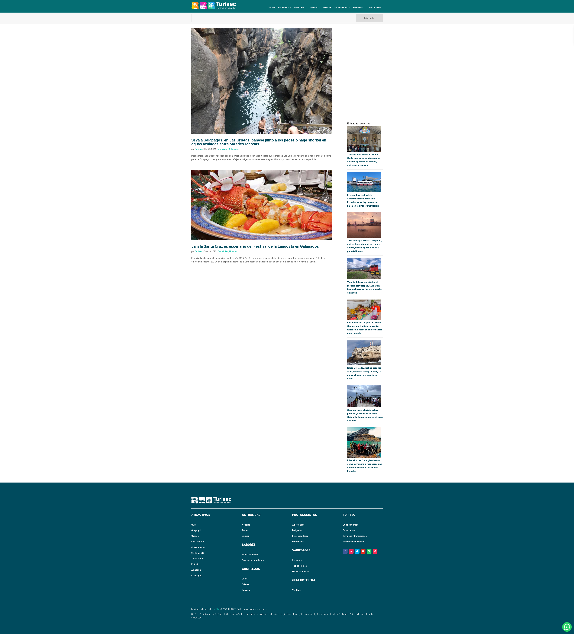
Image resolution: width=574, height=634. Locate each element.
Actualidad (223, 251)
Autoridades (298, 525)
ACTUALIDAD (283, 7)
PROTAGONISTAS (341, 7)
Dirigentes (297, 530)
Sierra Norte (197, 558)
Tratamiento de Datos (353, 541)
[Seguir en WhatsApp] (369, 551)
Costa (245, 579)
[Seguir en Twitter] (357, 551)
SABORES (313, 7)
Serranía (246, 590)
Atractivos (222, 149)
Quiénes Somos (350, 525)
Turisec (199, 149)
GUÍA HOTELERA (375, 7)
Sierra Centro (197, 553)
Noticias (233, 251)
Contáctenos (349, 530)
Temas (245, 530)
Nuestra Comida (250, 554)
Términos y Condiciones (355, 536)
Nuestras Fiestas (300, 571)
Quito (194, 525)
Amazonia (196, 570)
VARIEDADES (358, 7)
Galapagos (196, 575)
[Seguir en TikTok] (375, 551)
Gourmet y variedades (253, 560)
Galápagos (233, 149)
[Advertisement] (365, 73)
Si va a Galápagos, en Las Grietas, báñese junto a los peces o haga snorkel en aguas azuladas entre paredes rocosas (258, 142)
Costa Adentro (198, 547)
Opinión (245, 536)
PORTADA (271, 7)
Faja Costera (197, 541)
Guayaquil (196, 530)
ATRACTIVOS (299, 7)
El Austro (195, 564)
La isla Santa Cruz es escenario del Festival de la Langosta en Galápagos (255, 246)
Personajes (298, 541)
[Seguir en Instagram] (351, 551)
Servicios (297, 560)
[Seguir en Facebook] (345, 551)
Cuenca (195, 536)
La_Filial (216, 609)
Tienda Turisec (299, 566)
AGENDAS (327, 7)
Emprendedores (300, 536)
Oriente (245, 584)
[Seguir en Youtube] (363, 551)
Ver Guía (296, 590)
